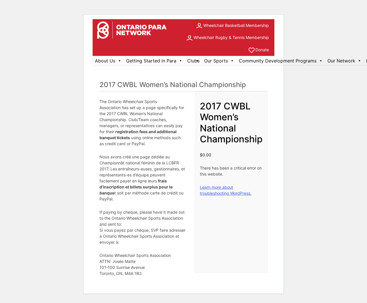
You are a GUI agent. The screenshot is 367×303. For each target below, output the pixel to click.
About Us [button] (105, 61)
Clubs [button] (193, 61)
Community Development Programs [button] (278, 61)
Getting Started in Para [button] (151, 61)
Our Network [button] (341, 61)
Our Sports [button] (216, 61)
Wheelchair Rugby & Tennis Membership (231, 37)
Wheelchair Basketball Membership (236, 25)
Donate (262, 49)
